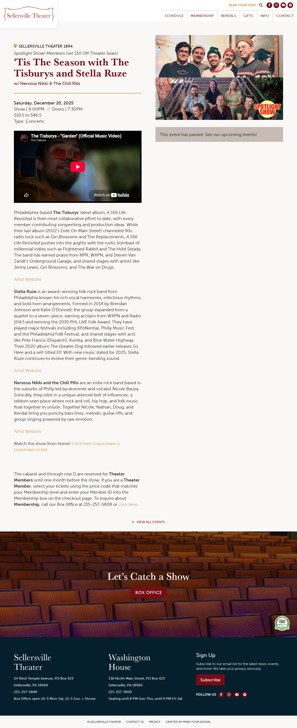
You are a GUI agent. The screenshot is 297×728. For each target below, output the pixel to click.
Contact (285, 16)
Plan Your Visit (242, 5)
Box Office (148, 592)
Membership (202, 16)
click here (127, 504)
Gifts (248, 16)
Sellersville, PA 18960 (31, 685)
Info (264, 16)
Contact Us (135, 721)
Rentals (228, 16)
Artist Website (27, 279)
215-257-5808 (25, 692)
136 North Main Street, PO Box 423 (136, 678)
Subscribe (210, 679)
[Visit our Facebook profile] (269, 5)
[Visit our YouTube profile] (283, 5)
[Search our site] (261, 5)
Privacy (154, 721)
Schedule (174, 16)
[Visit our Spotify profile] (290, 5)
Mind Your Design (196, 721)
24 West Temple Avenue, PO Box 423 (43, 678)
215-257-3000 (120, 692)
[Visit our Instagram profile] (276, 5)
